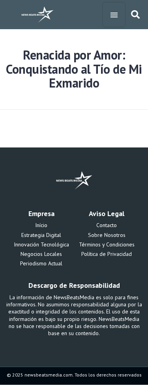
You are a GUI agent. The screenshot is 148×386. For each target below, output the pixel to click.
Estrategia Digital (41, 235)
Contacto (106, 225)
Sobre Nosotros (107, 235)
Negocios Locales (41, 253)
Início (41, 225)
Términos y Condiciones (107, 244)
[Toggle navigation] (114, 14)
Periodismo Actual (41, 263)
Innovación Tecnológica (41, 244)
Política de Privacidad (106, 253)
